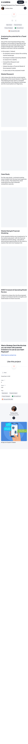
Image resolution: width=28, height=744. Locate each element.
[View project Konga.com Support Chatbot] (14, 431)
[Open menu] (26, 2)
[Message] (25, 8)
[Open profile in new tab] (2, 8)
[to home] (5, 2)
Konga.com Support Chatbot (8, 442)
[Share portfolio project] (15, 20)
